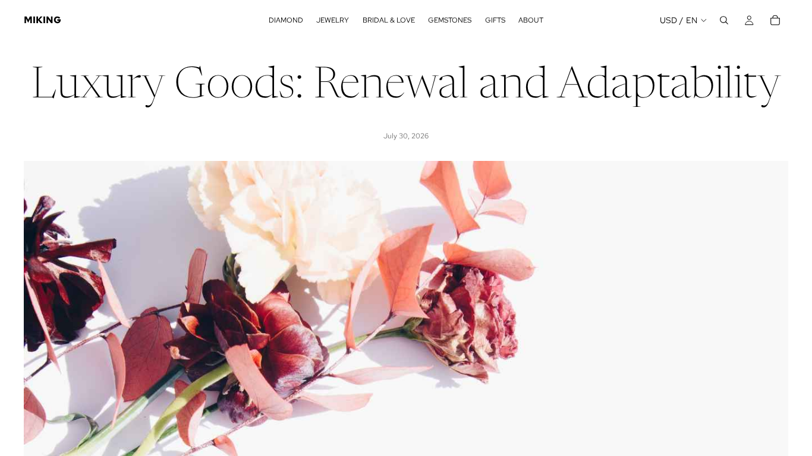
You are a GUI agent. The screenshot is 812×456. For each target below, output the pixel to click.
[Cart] (775, 20)
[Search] (724, 20)
